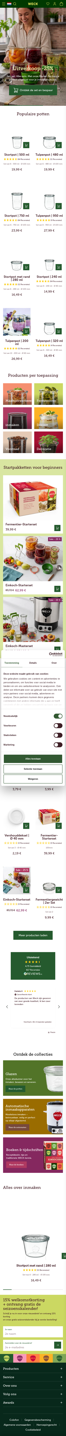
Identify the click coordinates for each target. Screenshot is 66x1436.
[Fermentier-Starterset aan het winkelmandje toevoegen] (57, 528)
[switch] (58, 725)
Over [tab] (54, 663)
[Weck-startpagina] (33, 4)
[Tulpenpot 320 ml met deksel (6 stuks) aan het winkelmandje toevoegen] (59, 331)
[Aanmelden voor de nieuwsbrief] (57, 1345)
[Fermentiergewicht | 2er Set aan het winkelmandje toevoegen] (59, 890)
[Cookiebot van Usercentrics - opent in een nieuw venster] (49, 654)
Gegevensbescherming (38, 1419)
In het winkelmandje (17, 172)
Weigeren (33, 779)
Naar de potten (15, 1089)
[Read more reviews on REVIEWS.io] (33, 974)
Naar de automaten (17, 1127)
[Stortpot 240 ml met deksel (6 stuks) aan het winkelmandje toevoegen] (59, 267)
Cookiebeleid (33, 1429)
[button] (33, 90)
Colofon (14, 1419)
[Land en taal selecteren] (9, 3)
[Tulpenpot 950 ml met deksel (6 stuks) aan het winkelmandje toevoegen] (59, 206)
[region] (33, 1007)
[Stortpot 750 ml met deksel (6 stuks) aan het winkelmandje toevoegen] (26, 206)
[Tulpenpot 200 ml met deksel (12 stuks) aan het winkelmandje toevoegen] (26, 331)
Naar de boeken (16, 1165)
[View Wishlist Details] (48, 3)
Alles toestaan (33, 758)
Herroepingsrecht (47, 1424)
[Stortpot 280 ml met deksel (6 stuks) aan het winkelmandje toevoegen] (26, 267)
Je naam (8, 1329)
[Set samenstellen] (57, 589)
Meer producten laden (33, 935)
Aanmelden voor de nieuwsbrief (18, 1343)
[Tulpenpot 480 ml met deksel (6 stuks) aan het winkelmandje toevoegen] (59, 145)
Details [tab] (33, 663)
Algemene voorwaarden (17, 1424)
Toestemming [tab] (11, 663)
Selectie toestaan (33, 769)
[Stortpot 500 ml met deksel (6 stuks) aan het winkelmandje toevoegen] (26, 145)
